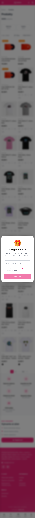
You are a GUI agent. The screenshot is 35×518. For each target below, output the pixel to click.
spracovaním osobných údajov (21, 269)
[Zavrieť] (30, 239)
